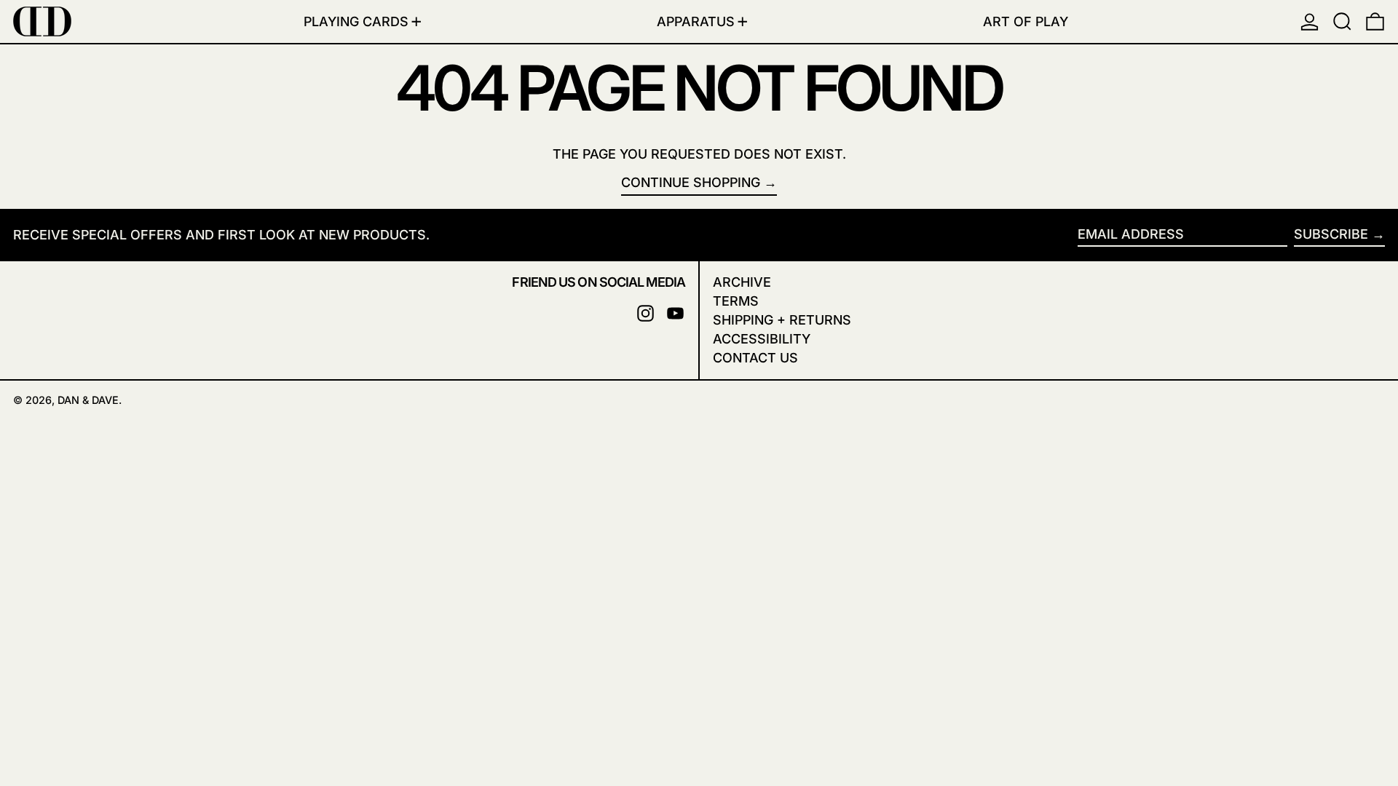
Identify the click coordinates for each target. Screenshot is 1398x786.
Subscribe (1331, 234)
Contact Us (755, 357)
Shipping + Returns (782, 320)
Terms (736, 301)
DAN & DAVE (88, 400)
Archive (742, 282)
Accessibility (761, 338)
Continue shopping (690, 182)
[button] (1342, 21)
